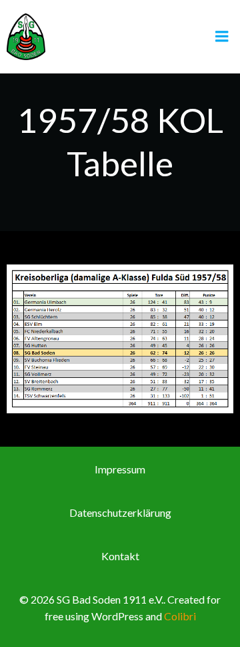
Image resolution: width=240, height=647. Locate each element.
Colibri (180, 616)
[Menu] (222, 36)
